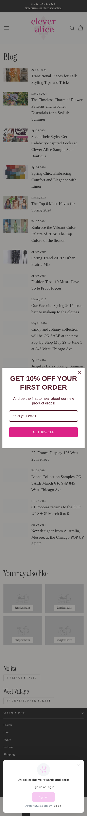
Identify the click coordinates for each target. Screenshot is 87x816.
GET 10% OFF (43, 432)
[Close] (80, 372)
